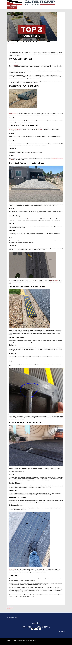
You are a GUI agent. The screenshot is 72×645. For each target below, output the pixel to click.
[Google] (40, 629)
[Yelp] (37, 629)
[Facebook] (32, 629)
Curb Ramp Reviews (12, 5)
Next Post (9, 608)
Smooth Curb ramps (12, 113)
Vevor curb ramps (12, 414)
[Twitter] (35, 629)
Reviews (8, 43)
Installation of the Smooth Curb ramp (16, 150)
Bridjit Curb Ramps (54, 280)
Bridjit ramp (39, 129)
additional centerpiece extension (15, 129)
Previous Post (10, 606)
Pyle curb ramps (12, 569)
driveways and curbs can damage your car (28, 218)
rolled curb (16, 65)
